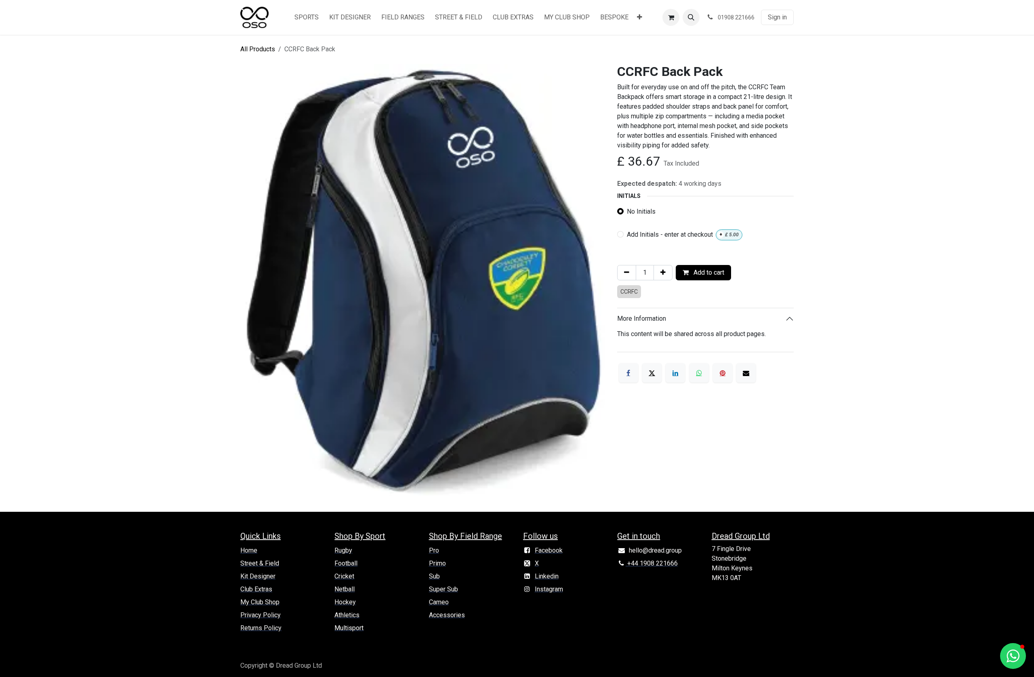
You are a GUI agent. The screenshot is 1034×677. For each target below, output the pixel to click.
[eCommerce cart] (670, 17)
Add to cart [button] (708, 272)
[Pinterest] (722, 373)
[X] (652, 373)
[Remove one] (626, 272)
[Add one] (663, 272)
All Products (257, 49)
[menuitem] (306, 17)
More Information (641, 318)
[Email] (746, 373)
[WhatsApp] (699, 373)
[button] (691, 17)
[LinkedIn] (675, 373)
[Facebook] (628, 373)
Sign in (777, 17)
